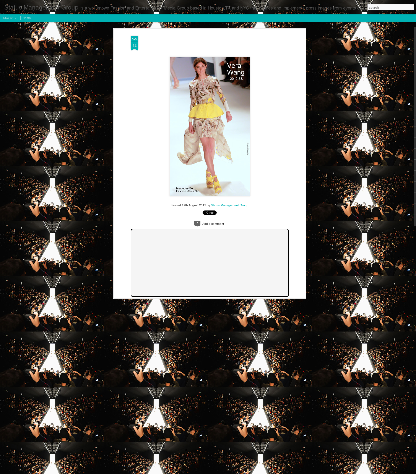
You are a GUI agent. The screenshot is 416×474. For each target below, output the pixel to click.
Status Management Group (229, 205)
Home (27, 18)
